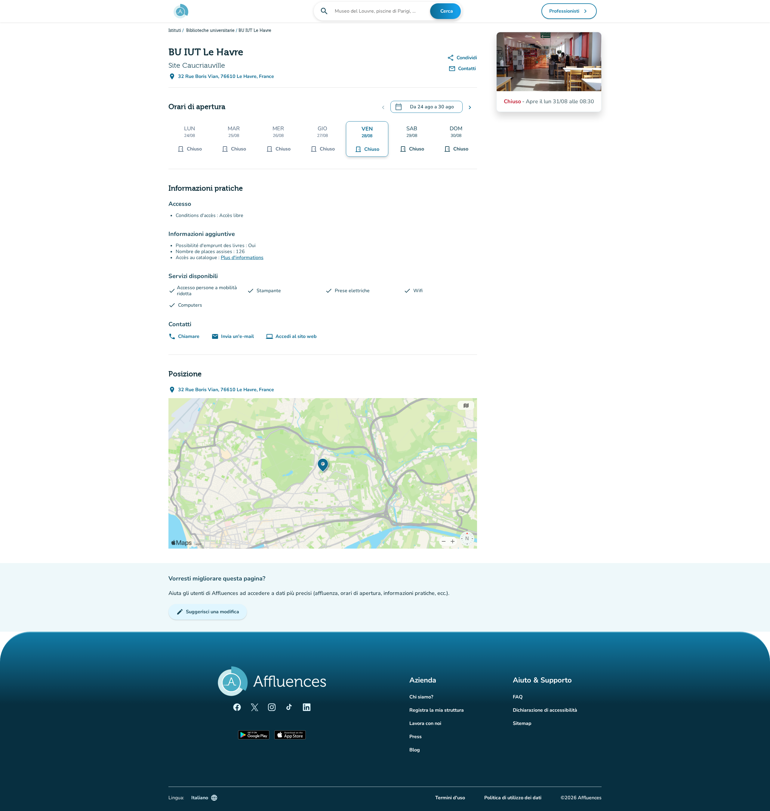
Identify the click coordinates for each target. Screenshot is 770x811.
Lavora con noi (425, 723)
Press (415, 737)
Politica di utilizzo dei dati (512, 798)
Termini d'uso (450, 798)
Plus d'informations (242, 257)
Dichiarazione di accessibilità (545, 710)
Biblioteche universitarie (210, 30)
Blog (414, 750)
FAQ (518, 697)
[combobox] (382, 11)
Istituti (174, 30)
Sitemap (522, 723)
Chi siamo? (421, 697)
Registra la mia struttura (436, 710)
